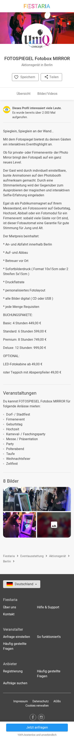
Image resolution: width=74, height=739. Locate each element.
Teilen (54, 77)
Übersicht (23, 93)
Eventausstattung (32, 556)
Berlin (7, 561)
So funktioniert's (49, 636)
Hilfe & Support (48, 607)
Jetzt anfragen (37, 727)
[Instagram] (41, 717)
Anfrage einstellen (16, 636)
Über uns (9, 607)
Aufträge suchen (15, 683)
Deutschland (24, 584)
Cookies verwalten (37, 706)
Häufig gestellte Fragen (15, 646)
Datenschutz (40, 701)
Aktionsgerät (58, 556)
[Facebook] (33, 717)
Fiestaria (9, 556)
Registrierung (13, 671)
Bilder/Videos (47, 93)
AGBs (57, 701)
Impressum (20, 701)
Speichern (27, 77)
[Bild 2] (19, 525)
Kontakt (8, 614)
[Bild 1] (37, 499)
